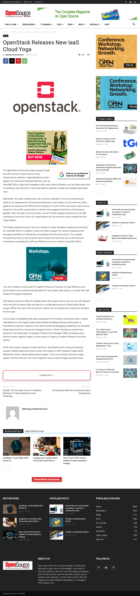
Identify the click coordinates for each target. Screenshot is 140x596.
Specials (94, 24)
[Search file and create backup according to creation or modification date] (103, 213)
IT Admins (46, 24)
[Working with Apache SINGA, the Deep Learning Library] (130, 182)
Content (13, 32)
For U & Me (10, 24)
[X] (135, 2)
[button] (133, 24)
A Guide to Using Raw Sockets (123, 223)
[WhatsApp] (24, 61)
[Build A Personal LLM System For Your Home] (130, 155)
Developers (28, 24)
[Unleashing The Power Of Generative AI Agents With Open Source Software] (130, 168)
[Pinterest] (18, 61)
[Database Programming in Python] (103, 276)
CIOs (59, 24)
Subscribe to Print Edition (12, 2)
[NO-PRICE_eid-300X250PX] (46, 164)
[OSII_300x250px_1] (46, 283)
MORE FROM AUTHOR (34, 431)
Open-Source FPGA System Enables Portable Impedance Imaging (75, 460)
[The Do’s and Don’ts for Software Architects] (130, 320)
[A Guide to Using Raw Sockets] (103, 225)
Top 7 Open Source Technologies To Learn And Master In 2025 (106, 332)
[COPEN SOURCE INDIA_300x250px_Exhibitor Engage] (116, 109)
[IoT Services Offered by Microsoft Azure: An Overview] (130, 373)
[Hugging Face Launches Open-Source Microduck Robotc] (46, 446)
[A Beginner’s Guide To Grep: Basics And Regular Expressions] (103, 238)
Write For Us (28, 2)
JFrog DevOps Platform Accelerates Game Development (71, 391)
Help (107, 24)
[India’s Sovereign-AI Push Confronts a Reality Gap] (130, 142)
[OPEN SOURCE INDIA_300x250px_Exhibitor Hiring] (116, 68)
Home (5, 32)
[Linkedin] (130, 2)
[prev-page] (4, 469)
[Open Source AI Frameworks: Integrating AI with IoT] (130, 360)
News (21, 32)
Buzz (81, 24)
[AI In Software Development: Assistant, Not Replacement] (130, 129)
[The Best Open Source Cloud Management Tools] (130, 347)
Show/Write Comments (46, 479)
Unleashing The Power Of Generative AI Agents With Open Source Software (108, 167)
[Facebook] (126, 2)
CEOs (70, 24)
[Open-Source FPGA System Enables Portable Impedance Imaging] (77, 446)
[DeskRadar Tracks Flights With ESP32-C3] (16, 446)
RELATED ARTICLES (13, 431)
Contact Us (39, 2)
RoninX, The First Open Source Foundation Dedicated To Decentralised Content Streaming (22, 393)
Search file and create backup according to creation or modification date (123, 212)
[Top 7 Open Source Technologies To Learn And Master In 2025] (130, 333)
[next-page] (9, 469)
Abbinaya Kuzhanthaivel (14, 55)
